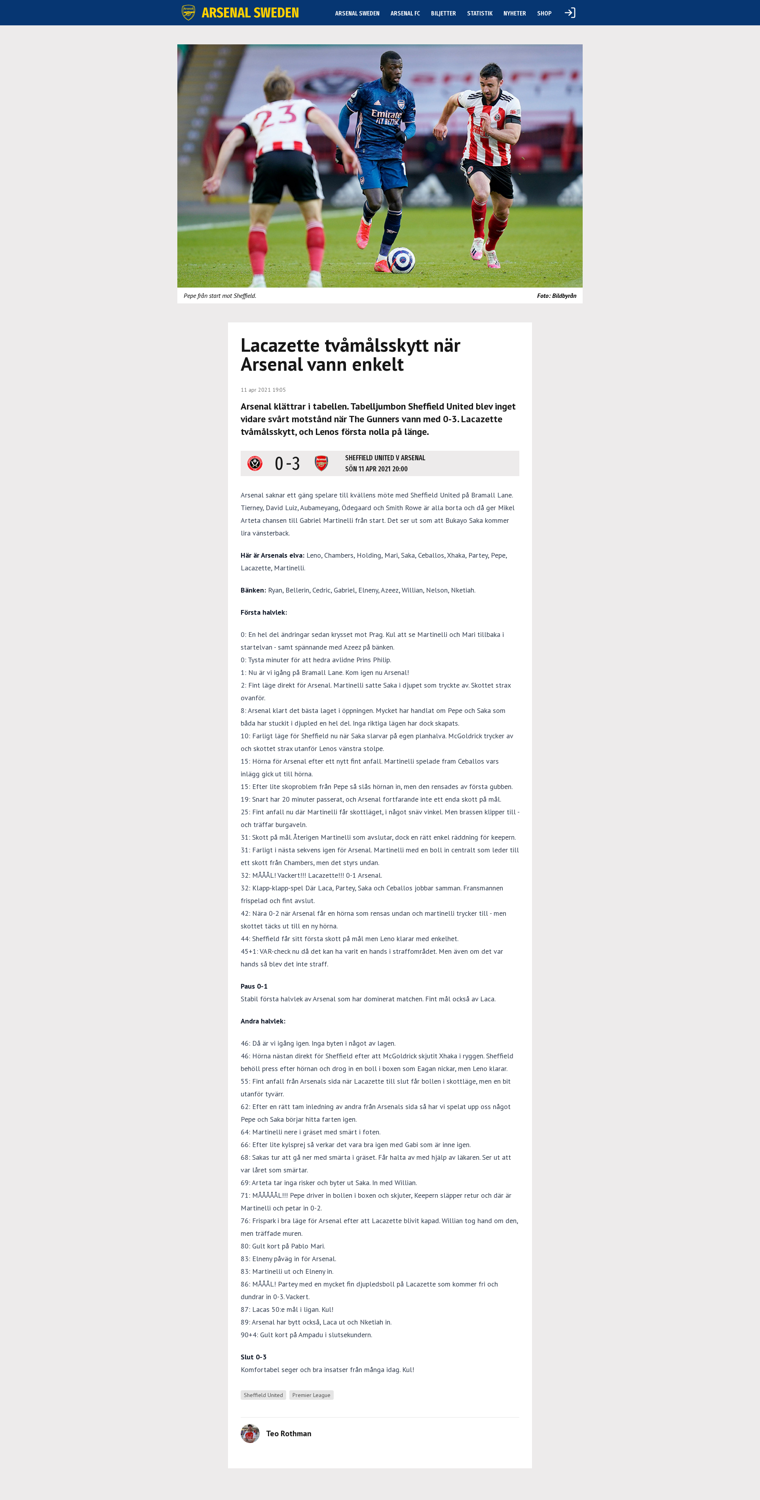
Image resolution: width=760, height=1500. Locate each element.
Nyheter (515, 13)
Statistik (479, 13)
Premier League (312, 1395)
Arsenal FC (405, 13)
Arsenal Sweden (357, 13)
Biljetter (443, 13)
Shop (544, 13)
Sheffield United (263, 1395)
